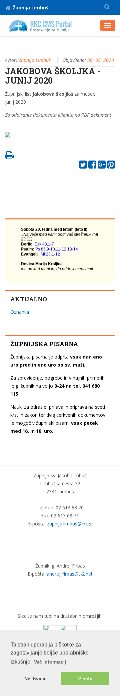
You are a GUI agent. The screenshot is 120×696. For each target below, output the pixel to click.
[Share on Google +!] (102, 166)
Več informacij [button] (50, 662)
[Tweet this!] (83, 166)
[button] (107, 6)
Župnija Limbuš (30, 7)
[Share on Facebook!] (92, 166)
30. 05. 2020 (100, 60)
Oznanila (19, 312)
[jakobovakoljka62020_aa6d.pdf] (10, 136)
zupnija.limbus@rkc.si (69, 523)
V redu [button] (85, 678)
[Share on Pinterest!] (111, 166)
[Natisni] (9, 157)
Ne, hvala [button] (34, 678)
